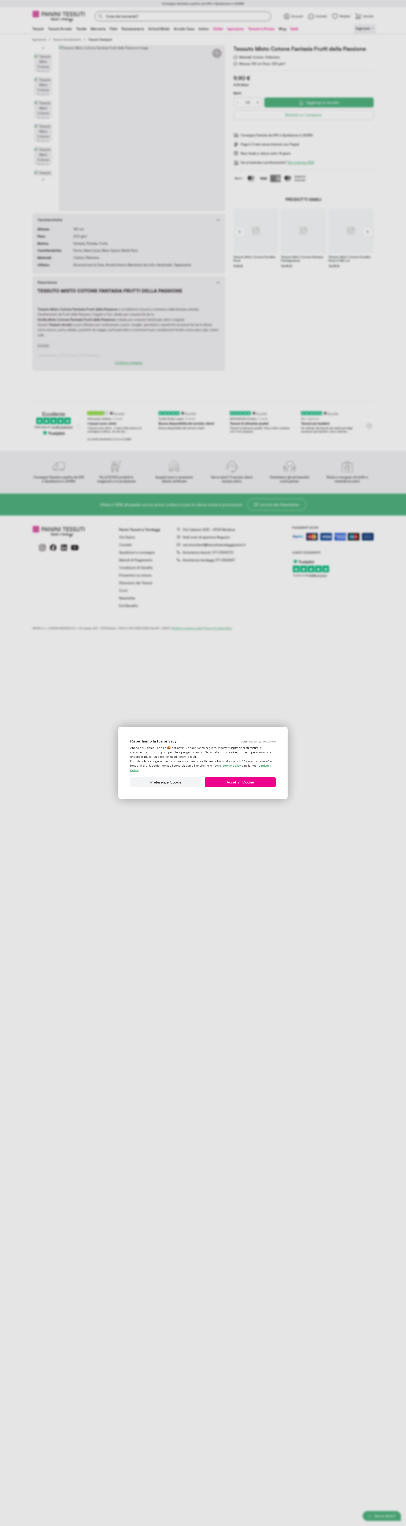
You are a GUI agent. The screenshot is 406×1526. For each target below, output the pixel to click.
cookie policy (231, 765)
